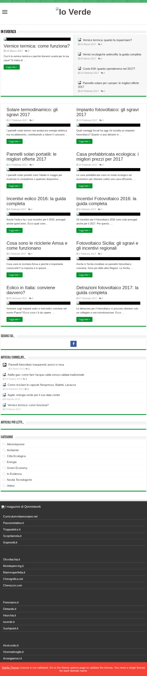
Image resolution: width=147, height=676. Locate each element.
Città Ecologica (16, 456)
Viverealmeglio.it (13, 651)
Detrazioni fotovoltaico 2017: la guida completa (107, 290)
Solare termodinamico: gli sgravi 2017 (32, 112)
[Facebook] (73, 344)
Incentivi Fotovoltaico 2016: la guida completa (106, 201)
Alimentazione (15, 444)
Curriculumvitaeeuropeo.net (20, 516)
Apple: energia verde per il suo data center (34, 395)
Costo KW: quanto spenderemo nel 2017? (109, 68)
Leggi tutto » (11, 67)
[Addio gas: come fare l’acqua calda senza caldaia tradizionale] (4, 374)
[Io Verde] (73, 11)
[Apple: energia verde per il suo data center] (4, 394)
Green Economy (17, 468)
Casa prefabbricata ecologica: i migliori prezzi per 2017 (107, 156)
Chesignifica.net (13, 578)
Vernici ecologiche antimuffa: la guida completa (112, 54)
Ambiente (13, 450)
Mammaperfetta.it (14, 572)
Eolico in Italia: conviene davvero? (31, 290)
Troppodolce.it (11, 529)
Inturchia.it (9, 615)
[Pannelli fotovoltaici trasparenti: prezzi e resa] (5, 365)
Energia (11, 462)
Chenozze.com (12, 585)
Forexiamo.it (11, 602)
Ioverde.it (9, 621)
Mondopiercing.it (13, 566)
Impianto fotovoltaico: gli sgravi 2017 (107, 112)
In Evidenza (8, 32)
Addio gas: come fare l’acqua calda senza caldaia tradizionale (46, 374)
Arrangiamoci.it (12, 658)
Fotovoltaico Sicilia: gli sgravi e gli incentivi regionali (107, 245)
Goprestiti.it (10, 542)
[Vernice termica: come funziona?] (4, 404)
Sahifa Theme (10, 667)
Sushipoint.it (10, 628)
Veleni (10, 485)
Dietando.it (9, 608)
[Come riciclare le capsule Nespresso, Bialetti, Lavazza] (4, 384)
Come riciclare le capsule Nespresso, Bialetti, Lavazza (42, 384)
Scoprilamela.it (12, 536)
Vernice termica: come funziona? (37, 46)
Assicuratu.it (11, 645)
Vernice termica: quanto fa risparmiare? (107, 40)
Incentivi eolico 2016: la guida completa (36, 201)
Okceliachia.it (11, 559)
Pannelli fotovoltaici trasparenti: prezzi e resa (36, 364)
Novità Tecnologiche (19, 479)
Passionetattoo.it (13, 523)
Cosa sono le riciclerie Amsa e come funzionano (37, 245)
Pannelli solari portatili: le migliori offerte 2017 (31, 156)
